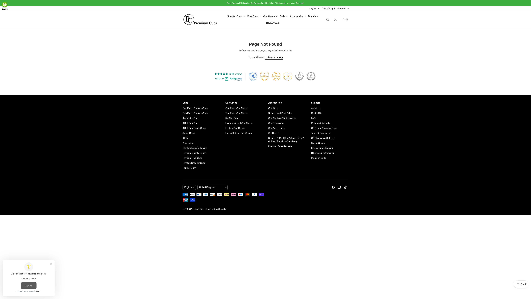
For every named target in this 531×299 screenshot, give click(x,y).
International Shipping (322, 148)
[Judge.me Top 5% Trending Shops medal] (311, 76)
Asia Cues (188, 143)
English (312, 8)
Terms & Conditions (320, 133)
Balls (282, 16)
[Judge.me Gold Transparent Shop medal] (276, 76)
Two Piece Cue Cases (236, 113)
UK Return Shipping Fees (323, 128)
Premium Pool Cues (192, 158)
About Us (315, 108)
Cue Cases (269, 16)
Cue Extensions (276, 123)
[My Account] (335, 19)
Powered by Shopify (216, 209)
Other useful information (323, 153)
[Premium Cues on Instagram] (339, 187)
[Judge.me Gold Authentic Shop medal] (264, 76)
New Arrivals (272, 23)
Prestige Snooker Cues (194, 163)
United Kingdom (334, 8)
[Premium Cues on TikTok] (345, 187)
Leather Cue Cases (234, 128)
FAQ (313, 118)
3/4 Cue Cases (232, 118)
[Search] (328, 19)
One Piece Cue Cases (236, 108)
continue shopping (274, 57)
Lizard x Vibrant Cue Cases (238, 123)
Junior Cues (188, 133)
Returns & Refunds (320, 123)
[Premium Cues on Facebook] (333, 187)
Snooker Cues (234, 16)
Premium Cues (197, 209)
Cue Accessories (276, 128)
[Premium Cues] (200, 19)
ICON (185, 138)
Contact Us (316, 113)
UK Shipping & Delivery (323, 138)
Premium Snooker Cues (194, 153)
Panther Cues (189, 168)
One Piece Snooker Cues (195, 108)
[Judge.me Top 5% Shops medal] (299, 76)
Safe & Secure (318, 143)
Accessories (296, 16)
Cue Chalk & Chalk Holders (282, 118)
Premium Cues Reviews (280, 146)
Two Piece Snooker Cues (195, 113)
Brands (312, 16)
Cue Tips (272, 108)
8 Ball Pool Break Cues (194, 128)
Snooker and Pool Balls (279, 113)
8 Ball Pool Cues (191, 123)
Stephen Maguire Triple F (195, 148)
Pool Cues (252, 16)
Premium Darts (318, 158)
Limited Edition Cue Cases (238, 133)
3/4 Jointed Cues (191, 118)
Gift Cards (273, 133)
